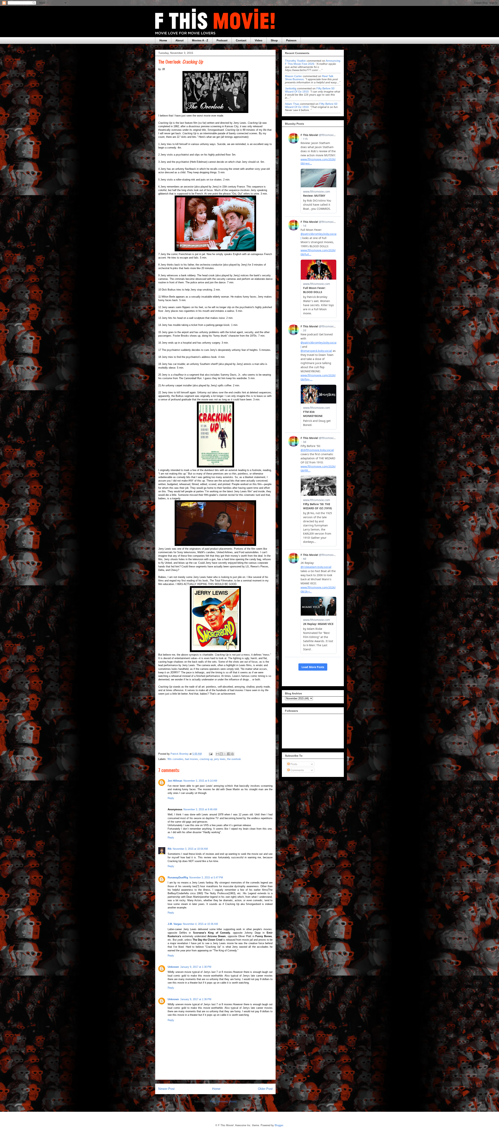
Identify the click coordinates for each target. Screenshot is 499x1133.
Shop (274, 40)
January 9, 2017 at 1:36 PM (195, 966)
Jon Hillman (175, 780)
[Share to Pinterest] (232, 754)
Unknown (173, 966)
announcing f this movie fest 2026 (312, 62)
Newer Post (166, 1088)
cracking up (206, 759)
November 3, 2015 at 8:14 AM (200, 780)
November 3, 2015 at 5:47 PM (206, 877)
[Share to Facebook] (229, 754)
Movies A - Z (200, 40)
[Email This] (217, 754)
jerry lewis (220, 759)
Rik (170, 848)
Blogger (279, 1125)
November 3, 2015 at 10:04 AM (190, 848)
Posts (293, 764)
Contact (241, 40)
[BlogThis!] (221, 754)
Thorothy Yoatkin (295, 60)
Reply (171, 798)
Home (163, 40)
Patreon (291, 40)
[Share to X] (225, 754)
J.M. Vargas (175, 923)
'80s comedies (175, 759)
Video (258, 40)
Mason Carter (293, 76)
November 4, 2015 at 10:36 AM (200, 923)
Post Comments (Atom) (223, 1101)
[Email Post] (210, 753)
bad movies (191, 759)
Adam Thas (292, 103)
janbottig (290, 88)
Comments (297, 770)
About (179, 40)
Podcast (222, 40)
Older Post (265, 1088)
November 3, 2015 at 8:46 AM (200, 809)
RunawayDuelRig (178, 877)
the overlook (234, 759)
